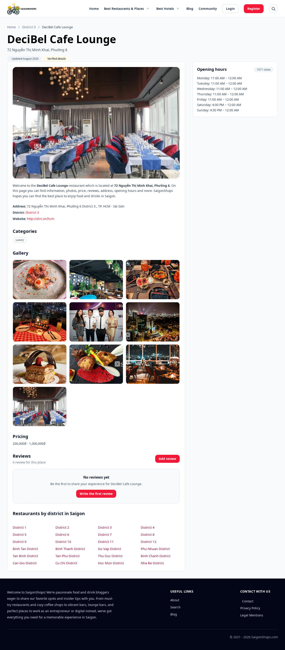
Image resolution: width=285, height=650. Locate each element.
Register (253, 8)
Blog (189, 8)
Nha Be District (152, 563)
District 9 (19, 541)
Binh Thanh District (70, 548)
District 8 (148, 534)
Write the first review (96, 494)
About (174, 600)
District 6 (62, 534)
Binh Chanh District (155, 556)
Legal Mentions (251, 615)
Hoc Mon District (111, 563)
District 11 (106, 541)
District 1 (19, 527)
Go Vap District (109, 548)
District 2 (62, 527)
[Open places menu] (148, 9)
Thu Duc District (110, 556)
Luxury (20, 240)
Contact (247, 601)
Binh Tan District (25, 548)
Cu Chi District (66, 563)
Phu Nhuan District (155, 548)
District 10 (63, 541)
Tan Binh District (25, 556)
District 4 (148, 527)
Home (94, 8)
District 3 (29, 27)
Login (230, 8)
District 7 (105, 534)
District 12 (149, 541)
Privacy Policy (250, 608)
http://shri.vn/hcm (40, 219)
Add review (167, 459)
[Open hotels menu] (178, 9)
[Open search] (273, 8)
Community (208, 8)
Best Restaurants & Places (124, 8)
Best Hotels (165, 8)
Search (175, 607)
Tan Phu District (67, 556)
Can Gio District (25, 563)
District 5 (19, 534)
